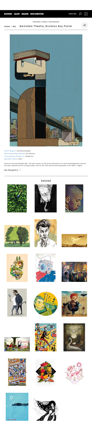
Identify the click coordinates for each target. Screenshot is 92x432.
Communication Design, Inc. (14, 156)
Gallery (17, 13)
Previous (7, 26)
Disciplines (8, 13)
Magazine (25, 13)
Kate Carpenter (9, 153)
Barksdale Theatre (10, 159)
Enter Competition (37, 13)
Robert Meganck (10, 151)
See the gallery (11, 170)
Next (14, 26)
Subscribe (73, 14)
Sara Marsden (20, 153)
